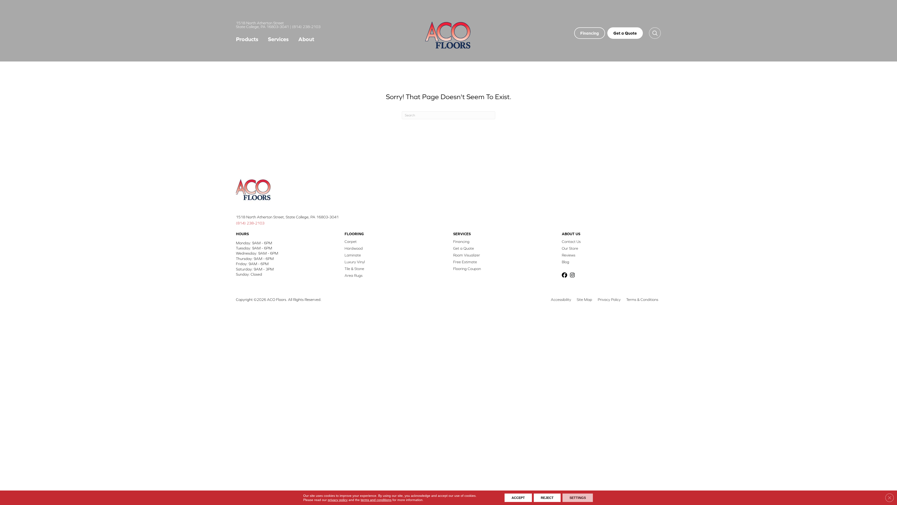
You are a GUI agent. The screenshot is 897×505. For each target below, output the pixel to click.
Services (278, 39)
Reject (547, 498)
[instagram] (573, 275)
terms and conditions (376, 500)
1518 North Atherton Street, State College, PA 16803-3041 (287, 217)
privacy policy (338, 500)
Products (247, 39)
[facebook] (565, 275)
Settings (578, 498)
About (306, 39)
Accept (518, 498)
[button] (655, 33)
